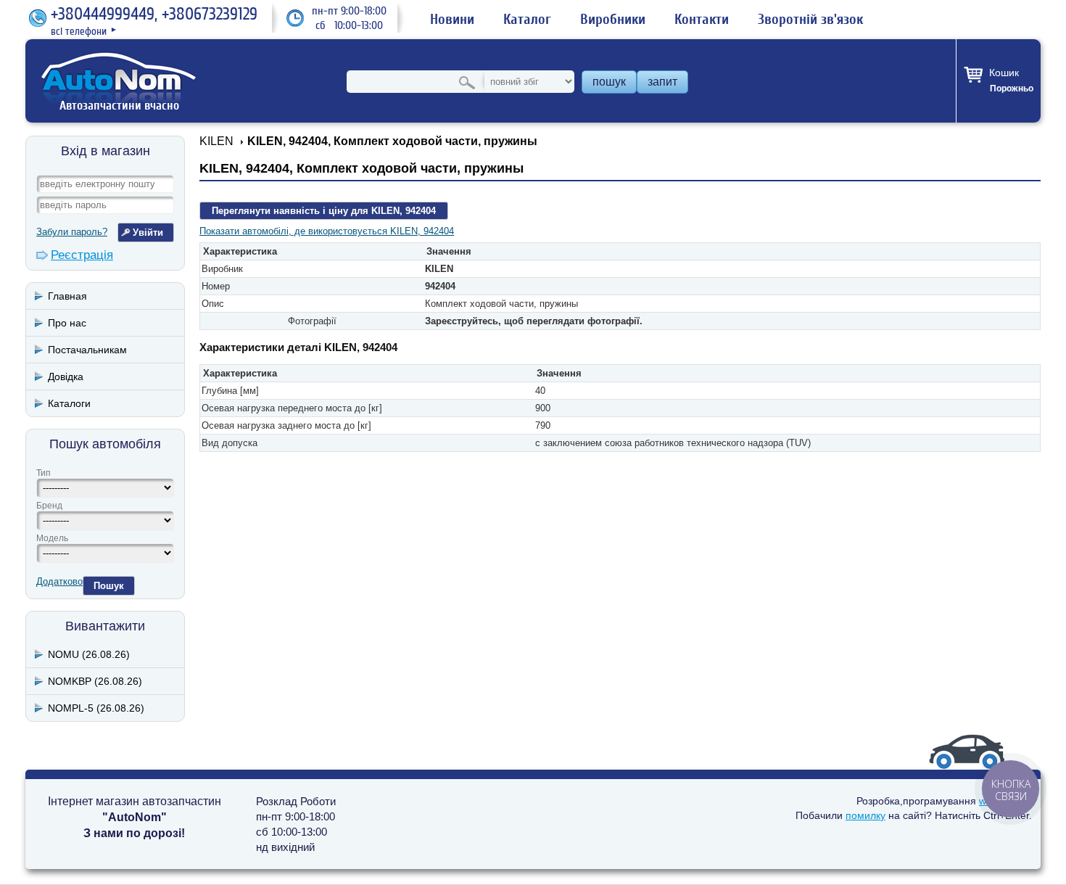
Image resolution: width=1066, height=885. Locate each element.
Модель (52, 538)
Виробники (612, 19)
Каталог (527, 19)
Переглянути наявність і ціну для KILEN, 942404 (324, 210)
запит (662, 81)
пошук (609, 81)
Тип (43, 473)
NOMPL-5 (96, 708)
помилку (865, 815)
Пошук (109, 585)
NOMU (89, 654)
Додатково (59, 581)
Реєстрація (82, 255)
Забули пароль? (71, 231)
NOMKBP (95, 681)
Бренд (49, 506)
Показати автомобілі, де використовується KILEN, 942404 (326, 231)
